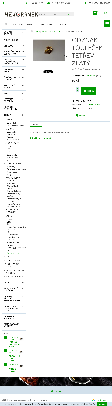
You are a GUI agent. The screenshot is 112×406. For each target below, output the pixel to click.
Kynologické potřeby (11, 289)
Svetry (9, 148)
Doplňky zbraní (8, 70)
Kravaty (10, 219)
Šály (8, 232)
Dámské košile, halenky (13, 187)
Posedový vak (13, 242)
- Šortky (12, 134)
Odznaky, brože (14, 253)
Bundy (8, 119)
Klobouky (11, 166)
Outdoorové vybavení (11, 325)
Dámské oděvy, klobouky (12, 178)
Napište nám (47, 24)
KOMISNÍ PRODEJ (8, 33)
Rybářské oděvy (13, 260)
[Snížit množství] (77, 90)
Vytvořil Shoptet (102, 400)
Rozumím (102, 404)
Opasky (10, 250)
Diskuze (36, 124)
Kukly (9, 174)
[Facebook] (3, 3)
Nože (6, 93)
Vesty (8, 256)
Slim (8, 160)
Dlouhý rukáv (12, 155)
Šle (8, 224)
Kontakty (65, 24)
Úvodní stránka (5, 24)
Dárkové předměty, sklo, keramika (12, 298)
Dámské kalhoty (14, 191)
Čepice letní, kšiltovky (16, 169)
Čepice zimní (12, 172)
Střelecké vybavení (9, 86)
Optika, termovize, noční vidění (11, 61)
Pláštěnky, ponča (14, 276)
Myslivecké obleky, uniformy (14, 271)
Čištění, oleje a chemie (12, 78)
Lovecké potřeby (8, 100)
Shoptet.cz (56, 391)
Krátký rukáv (12, 157)
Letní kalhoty (12, 132)
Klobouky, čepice (14, 163)
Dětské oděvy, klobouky (12, 210)
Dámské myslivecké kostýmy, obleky (15, 205)
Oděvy (7, 115)
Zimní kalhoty (13, 139)
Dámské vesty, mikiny (16, 199)
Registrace (105, 3)
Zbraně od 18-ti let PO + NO (12, 52)
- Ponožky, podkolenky (14, 235)
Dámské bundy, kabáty (13, 195)
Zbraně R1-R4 (11, 40)
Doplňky (10, 201)
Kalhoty (9, 128)
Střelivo (9, 45)
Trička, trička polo (12, 265)
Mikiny (9, 146)
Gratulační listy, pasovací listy (12, 308)
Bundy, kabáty (13, 123)
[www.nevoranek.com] (22, 14)
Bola (9, 222)
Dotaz (82, 115)
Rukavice (11, 239)
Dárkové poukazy (9, 317)
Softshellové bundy (15, 125)
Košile (8, 151)
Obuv (7, 282)
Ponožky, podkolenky (16, 247)
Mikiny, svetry (12, 142)
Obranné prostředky (10, 108)
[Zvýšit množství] (77, 88)
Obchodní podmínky (23, 24)
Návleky (10, 245)
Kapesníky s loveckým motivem (16, 228)
